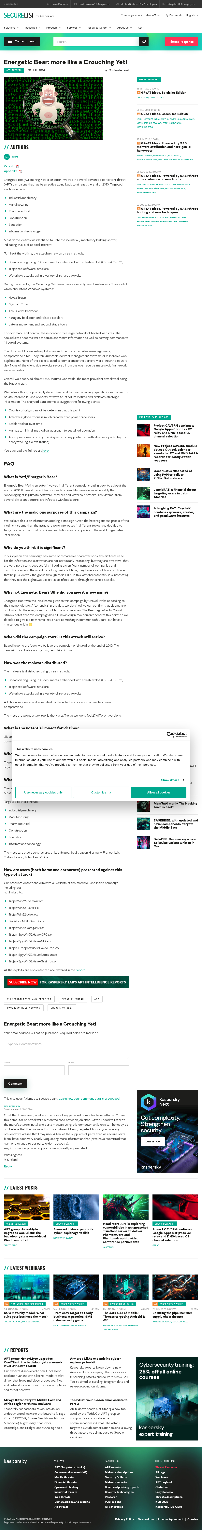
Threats (59, 1461)
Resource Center (97, 27)
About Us (123, 27)
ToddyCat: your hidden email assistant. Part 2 (99, 1401)
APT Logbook (164, 1482)
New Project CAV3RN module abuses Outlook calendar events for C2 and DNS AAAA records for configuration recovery (176, 453)
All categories (114, 1506)
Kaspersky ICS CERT (168, 1506)
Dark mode (175, 15)
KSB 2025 (161, 1501)
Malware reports (116, 1482)
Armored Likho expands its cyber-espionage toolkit (73, 1231)
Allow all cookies (158, 792)
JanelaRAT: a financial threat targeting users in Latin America (175, 493)
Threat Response (166, 1467)
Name (7, 1062)
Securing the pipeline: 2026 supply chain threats (172, 1314)
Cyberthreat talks (72, 1304)
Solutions (9, 27)
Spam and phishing (66, 1487)
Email (71, 1062)
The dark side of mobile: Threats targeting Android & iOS (124, 1316)
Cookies (192, 1519)
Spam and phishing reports (122, 1487)
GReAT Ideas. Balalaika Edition (163, 92)
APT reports (14, 70)
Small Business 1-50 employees (94, 4)
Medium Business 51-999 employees (139, 4)
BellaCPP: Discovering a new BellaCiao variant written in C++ (175, 842)
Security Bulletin (116, 1477)
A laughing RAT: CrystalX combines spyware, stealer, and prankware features (174, 511)
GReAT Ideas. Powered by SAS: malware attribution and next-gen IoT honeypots (164, 146)
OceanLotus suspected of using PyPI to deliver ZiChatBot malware (173, 474)
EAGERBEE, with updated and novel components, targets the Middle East (176, 824)
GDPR (141, 27)
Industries (31, 27)
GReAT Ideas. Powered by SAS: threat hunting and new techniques (167, 210)
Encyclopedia (164, 1492)
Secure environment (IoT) (70, 1472)
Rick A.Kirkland (12, 1106)
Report (8, 166)
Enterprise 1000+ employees (181, 4)
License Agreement (170, 1519)
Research (111, 1496)
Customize (98, 792)
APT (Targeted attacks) (69, 1467)
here (45, 450)
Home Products (60, 4)
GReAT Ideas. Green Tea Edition (164, 114)
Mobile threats (64, 1477)
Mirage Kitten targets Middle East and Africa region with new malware (32, 1401)
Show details (170, 779)
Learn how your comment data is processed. (89, 1098)
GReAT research (16, 1224)
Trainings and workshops (27, 1304)
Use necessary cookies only (43, 792)
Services (72, 27)
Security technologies (119, 1492)
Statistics (161, 1487)
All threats (61, 1506)
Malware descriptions (119, 1472)
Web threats (62, 1496)
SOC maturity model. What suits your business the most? (26, 1314)
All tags (160, 1472)
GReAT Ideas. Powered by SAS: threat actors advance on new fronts (167, 177)
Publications (113, 1501)
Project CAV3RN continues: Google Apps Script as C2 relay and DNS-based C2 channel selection (174, 431)
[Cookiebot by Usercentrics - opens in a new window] (169, 734)
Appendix (10, 171)
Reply (8, 1166)
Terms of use (146, 1519)
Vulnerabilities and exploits (72, 1501)
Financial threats (65, 1482)
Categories (112, 1461)
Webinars (161, 1477)
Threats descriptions (168, 1496)
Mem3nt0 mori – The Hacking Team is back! (175, 805)
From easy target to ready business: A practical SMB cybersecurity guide (73, 1316)
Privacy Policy (124, 1519)
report (80, 970)
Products (52, 27)
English (190, 15)
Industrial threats (65, 1492)
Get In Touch (153, 15)
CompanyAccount (131, 15)
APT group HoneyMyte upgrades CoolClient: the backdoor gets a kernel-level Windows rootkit (25, 1234)
